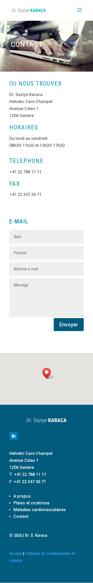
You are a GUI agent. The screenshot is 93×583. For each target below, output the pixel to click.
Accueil (15, 553)
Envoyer (68, 324)
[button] (48, 373)
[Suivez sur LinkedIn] (13, 436)
